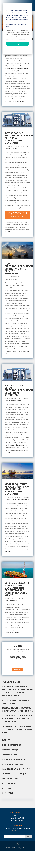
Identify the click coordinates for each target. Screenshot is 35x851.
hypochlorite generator (17, 445)
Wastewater (9, 783)
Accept (17, 44)
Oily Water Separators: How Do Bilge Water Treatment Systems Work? (17, 729)
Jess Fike (23, 277)
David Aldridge (25, 497)
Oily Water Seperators (14, 774)
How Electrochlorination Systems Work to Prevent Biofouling (19, 268)
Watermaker (9, 788)
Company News (10, 750)
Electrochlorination (11, 148)
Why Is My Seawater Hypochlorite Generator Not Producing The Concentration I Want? (17, 589)
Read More (21, 101)
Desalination (9, 755)
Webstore (7, 793)
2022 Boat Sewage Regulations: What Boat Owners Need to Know (17, 709)
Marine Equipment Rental (15, 764)
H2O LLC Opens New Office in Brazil (18, 828)
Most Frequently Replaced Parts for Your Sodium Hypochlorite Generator (17, 489)
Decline (17, 49)
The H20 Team (24, 146)
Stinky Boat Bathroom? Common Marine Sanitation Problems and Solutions (17, 719)
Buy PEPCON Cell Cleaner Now (17, 215)
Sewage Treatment (11, 499)
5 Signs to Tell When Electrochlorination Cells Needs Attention (19, 390)
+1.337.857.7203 (18, 820)
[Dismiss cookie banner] (28, 7)
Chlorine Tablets (11, 745)
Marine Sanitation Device (16, 769)
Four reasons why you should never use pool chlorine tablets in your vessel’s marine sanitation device (17, 691)
